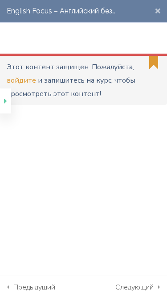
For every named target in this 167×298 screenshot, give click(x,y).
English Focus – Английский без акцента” (59, 14)
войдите (21, 80)
